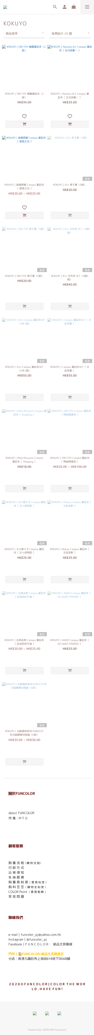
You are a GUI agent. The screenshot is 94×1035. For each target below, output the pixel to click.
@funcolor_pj (36, 939)
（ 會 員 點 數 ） (37, 892)
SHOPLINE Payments (54, 1030)
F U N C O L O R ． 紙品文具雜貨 (48, 944)
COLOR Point (17, 891)
